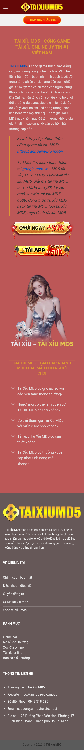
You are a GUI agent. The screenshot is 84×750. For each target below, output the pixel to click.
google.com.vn (35, 168)
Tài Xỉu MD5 (18, 66)
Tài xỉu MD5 (12, 529)
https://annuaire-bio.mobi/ (40, 151)
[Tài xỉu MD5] (42, 7)
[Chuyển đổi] (13, 388)
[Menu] (5, 7)
